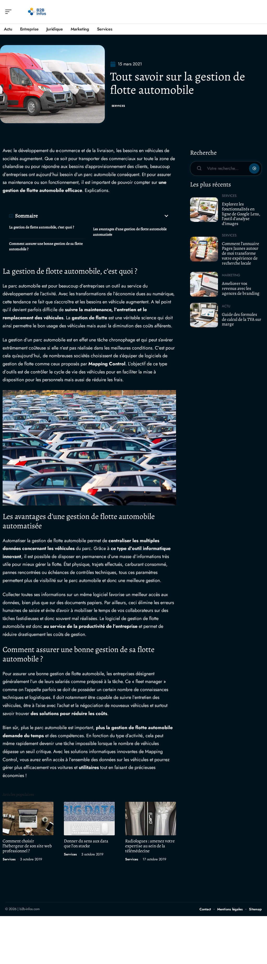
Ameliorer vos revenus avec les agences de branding (240, 288)
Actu (226, 306)
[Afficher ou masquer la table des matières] (103, 216)
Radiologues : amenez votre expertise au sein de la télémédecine (150, 846)
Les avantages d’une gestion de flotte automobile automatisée (130, 232)
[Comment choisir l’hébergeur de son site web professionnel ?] (28, 818)
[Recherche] (258, 12)
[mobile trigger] (9, 11)
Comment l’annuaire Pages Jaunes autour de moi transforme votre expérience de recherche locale (240, 253)
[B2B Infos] (37, 11)
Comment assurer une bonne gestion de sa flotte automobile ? (46, 246)
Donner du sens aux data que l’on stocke (86, 843)
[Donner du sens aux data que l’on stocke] (89, 818)
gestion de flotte (89, 317)
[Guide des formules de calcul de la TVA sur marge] (204, 315)
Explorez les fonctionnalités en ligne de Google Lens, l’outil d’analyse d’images (241, 214)
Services (118, 106)
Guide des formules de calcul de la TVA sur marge (241, 319)
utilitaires (89, 767)
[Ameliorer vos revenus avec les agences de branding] (204, 284)
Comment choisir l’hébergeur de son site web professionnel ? (27, 846)
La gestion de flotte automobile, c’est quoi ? (41, 227)
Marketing (231, 275)
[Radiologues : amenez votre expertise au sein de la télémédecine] (150, 818)
